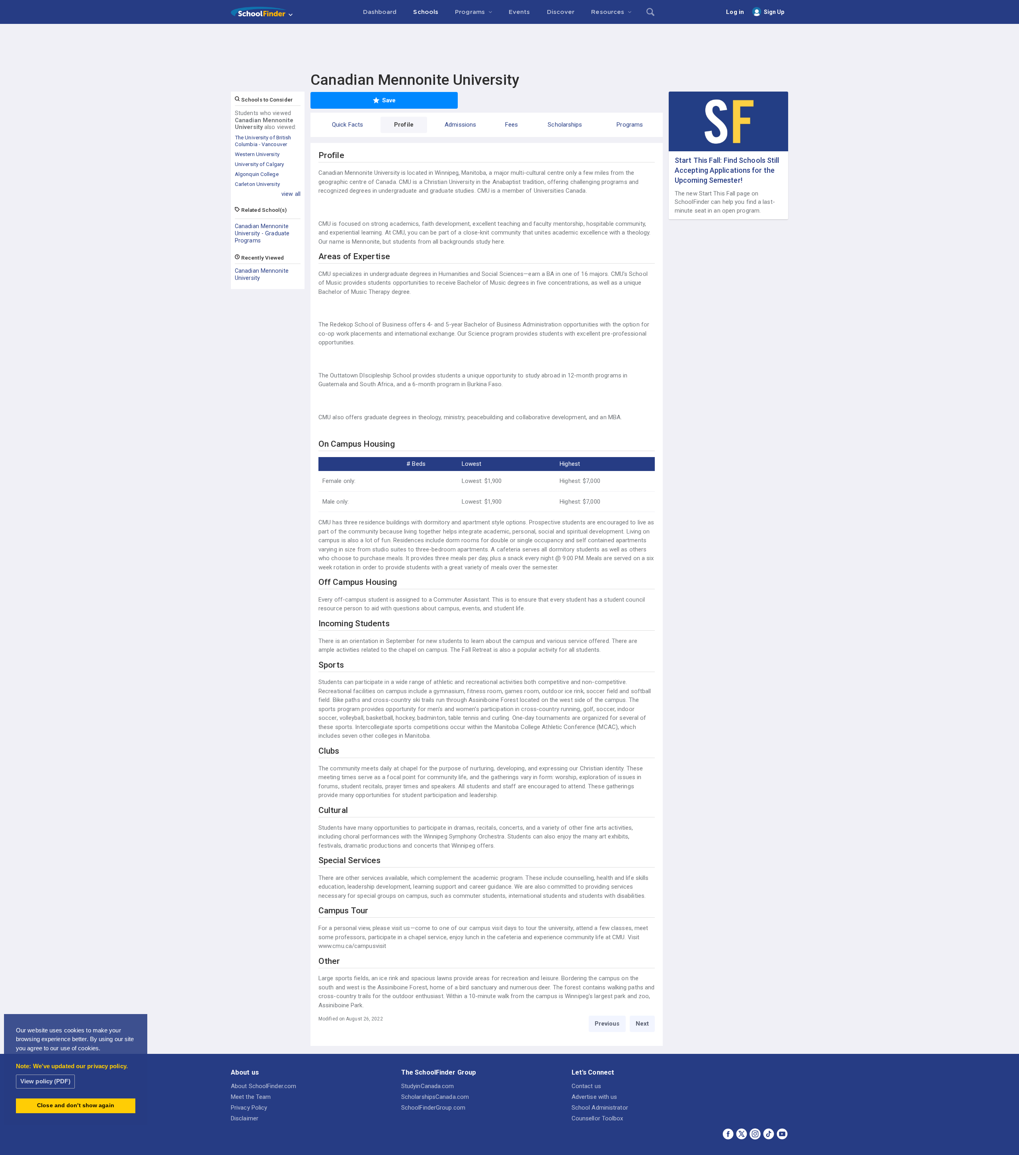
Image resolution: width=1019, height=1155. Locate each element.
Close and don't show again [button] (75, 1105)
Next (642, 1023)
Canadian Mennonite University (262, 274)
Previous (607, 1023)
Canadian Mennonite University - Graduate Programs (262, 233)
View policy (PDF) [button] (45, 1081)
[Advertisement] (509, 46)
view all (291, 194)
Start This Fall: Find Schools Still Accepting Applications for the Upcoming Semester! (727, 170)
